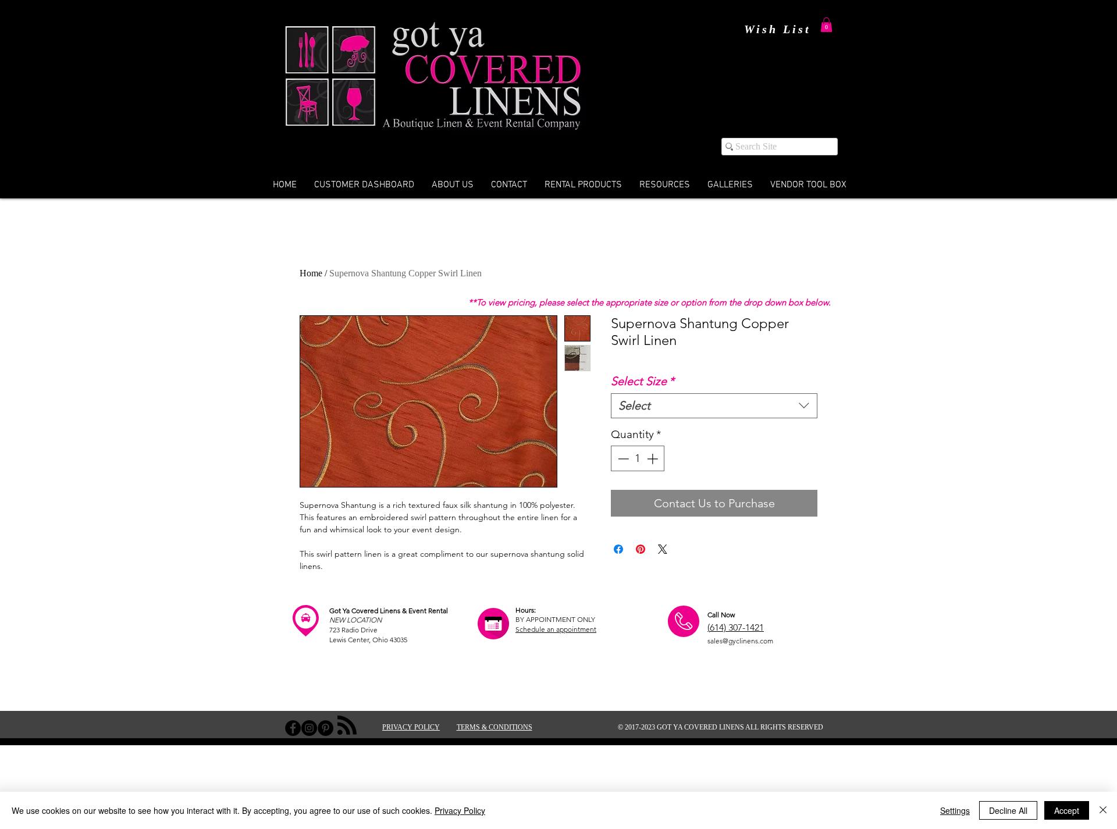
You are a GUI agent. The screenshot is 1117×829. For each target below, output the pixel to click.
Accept (1066, 810)
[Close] (1103, 810)
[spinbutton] (638, 458)
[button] (826, 24)
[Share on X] (663, 549)
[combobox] (714, 405)
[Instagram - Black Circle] (309, 728)
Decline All (1008, 810)
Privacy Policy (460, 810)
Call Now (721, 614)
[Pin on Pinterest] (641, 549)
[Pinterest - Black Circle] (325, 728)
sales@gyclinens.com (740, 640)
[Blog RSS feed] (347, 726)
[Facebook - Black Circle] (293, 728)
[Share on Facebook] (618, 549)
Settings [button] (955, 810)
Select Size (642, 381)
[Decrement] (622, 458)
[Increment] (653, 458)
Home (311, 273)
